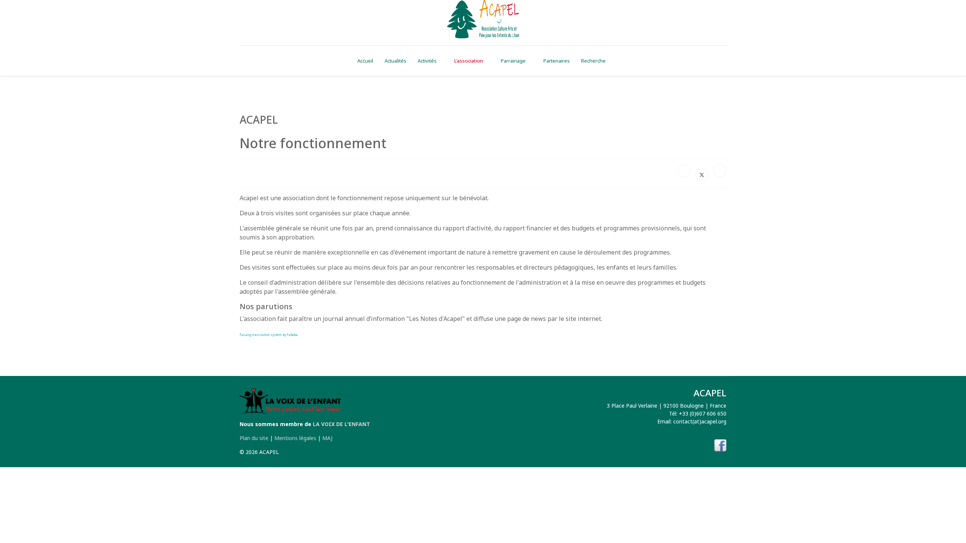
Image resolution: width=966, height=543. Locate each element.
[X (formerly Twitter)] (701, 174)
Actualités (395, 60)
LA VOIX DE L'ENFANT (341, 424)
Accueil (365, 60)
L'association (468, 60)
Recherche (593, 60)
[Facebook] (683, 170)
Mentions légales (295, 438)
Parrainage (513, 60)
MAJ (327, 438)
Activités (427, 60)
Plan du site (254, 438)
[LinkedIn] (720, 170)
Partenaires (556, 60)
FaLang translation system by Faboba (269, 335)
